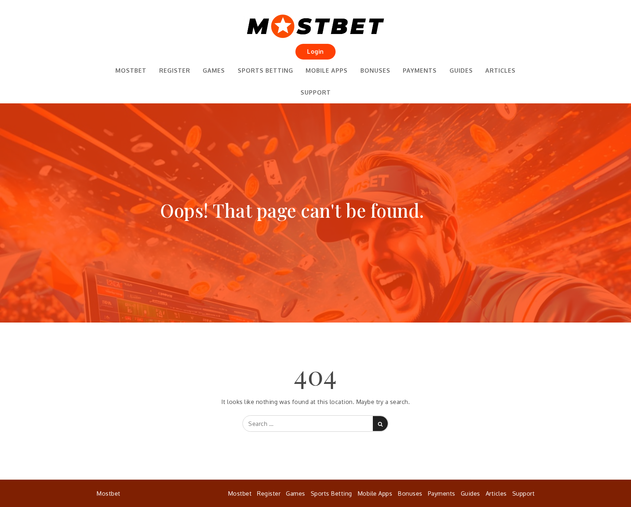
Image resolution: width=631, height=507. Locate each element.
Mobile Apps (327, 70)
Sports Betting (265, 70)
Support (316, 92)
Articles (500, 70)
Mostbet (130, 70)
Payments (420, 70)
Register (174, 70)
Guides (461, 70)
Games (214, 70)
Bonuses (375, 70)
